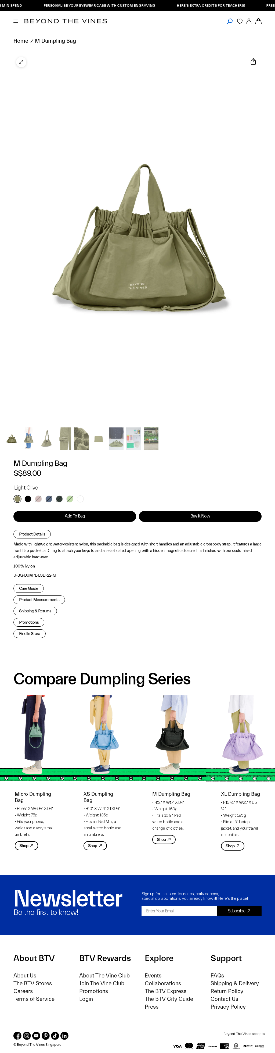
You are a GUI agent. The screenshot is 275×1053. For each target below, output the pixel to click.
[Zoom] (21, 62)
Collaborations (163, 983)
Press (151, 1007)
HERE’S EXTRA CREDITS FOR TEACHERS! (190, 5)
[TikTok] (55, 1036)
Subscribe (236, 910)
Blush (38, 499)
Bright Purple (80, 499)
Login (86, 999)
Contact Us (224, 999)
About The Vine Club (104, 976)
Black (28, 499)
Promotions (29, 622)
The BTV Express (165, 991)
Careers (23, 991)
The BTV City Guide (169, 999)
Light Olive (17, 499)
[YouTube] (36, 1036)
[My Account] (249, 21)
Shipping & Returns (35, 611)
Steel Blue (49, 499)
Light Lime (70, 499)
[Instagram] (27, 1036)
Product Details (32, 534)
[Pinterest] (46, 1036)
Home (20, 41)
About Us (24, 976)
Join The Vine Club (101, 983)
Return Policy (227, 991)
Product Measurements (39, 599)
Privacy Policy (228, 1007)
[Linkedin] (64, 1036)
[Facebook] (17, 1036)
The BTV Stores (32, 983)
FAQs (217, 976)
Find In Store (29, 633)
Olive (59, 499)
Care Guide (28, 588)
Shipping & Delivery (235, 983)
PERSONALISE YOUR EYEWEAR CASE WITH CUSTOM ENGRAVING (79, 5)
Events (153, 976)
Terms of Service (34, 999)
